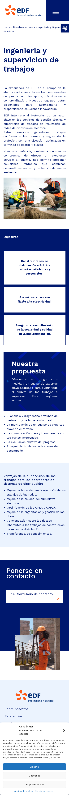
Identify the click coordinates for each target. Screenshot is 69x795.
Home (7, 27)
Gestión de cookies (23, 791)
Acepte (34, 766)
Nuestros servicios (24, 27)
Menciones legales (44, 791)
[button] (65, 28)
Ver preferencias (34, 784)
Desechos (34, 775)
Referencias (13, 716)
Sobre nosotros (16, 709)
